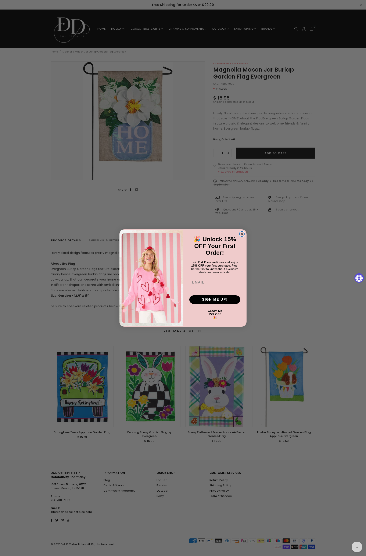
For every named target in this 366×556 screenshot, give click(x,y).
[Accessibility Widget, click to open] (359, 278)
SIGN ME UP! (215, 299)
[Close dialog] (241, 234)
